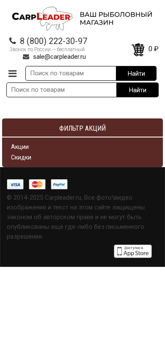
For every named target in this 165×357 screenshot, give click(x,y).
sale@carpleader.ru (59, 56)
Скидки (21, 157)
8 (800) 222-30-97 (53, 41)
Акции (20, 146)
